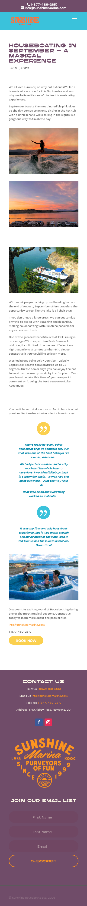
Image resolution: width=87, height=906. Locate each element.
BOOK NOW (26, 640)
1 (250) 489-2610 (49, 689)
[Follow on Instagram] (48, 722)
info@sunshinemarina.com (27, 624)
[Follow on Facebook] (39, 722)
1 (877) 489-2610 (49, 702)
